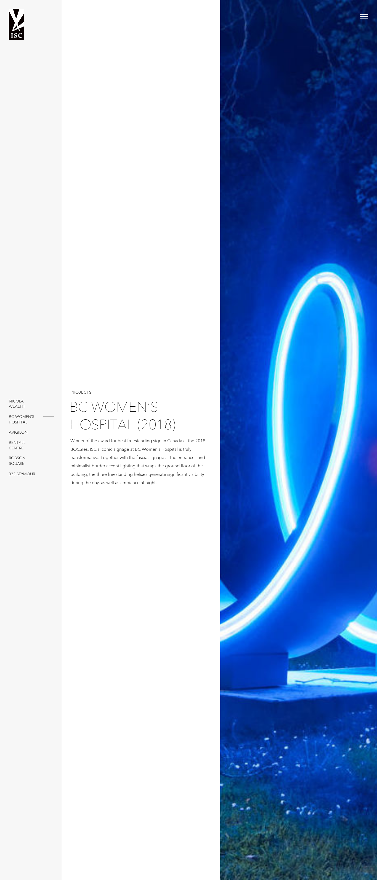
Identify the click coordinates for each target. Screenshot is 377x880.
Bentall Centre (17, 445)
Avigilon (18, 432)
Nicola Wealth (17, 404)
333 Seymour (22, 474)
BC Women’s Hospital (21, 419)
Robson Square (17, 460)
